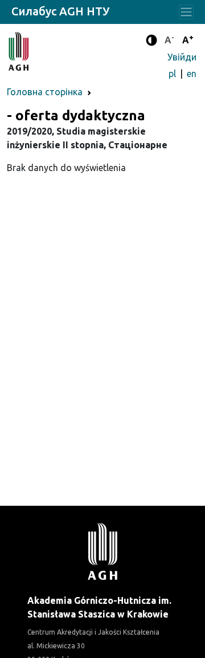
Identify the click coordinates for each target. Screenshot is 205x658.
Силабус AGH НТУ (60, 11)
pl (173, 73)
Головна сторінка (45, 92)
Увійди (181, 57)
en (191, 73)
